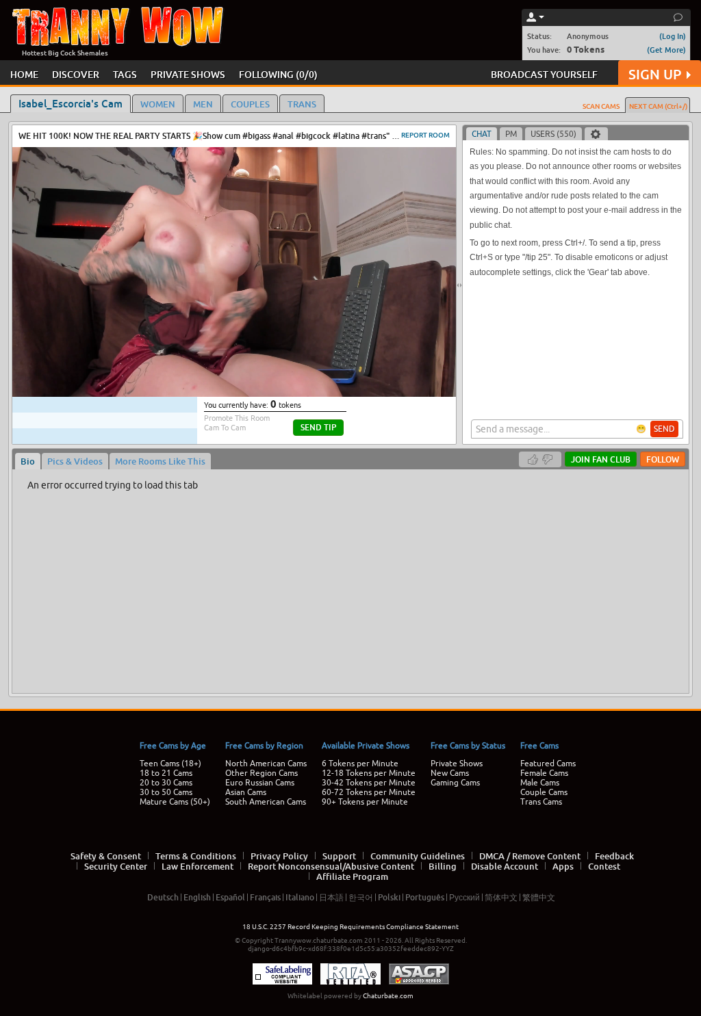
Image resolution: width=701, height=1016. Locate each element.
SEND (664, 429)
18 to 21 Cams (166, 773)
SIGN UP (654, 74)
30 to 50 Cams (166, 792)
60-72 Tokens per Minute (369, 792)
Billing (443, 866)
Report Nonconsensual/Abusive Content (331, 866)
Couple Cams (544, 792)
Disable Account (504, 866)
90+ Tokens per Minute (365, 802)
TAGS (125, 74)
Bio (28, 461)
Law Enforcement (197, 866)
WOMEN (157, 104)
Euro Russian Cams (259, 782)
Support (339, 855)
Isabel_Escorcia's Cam (70, 103)
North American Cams (266, 763)
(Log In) (672, 35)
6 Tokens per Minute (360, 763)
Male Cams (539, 782)
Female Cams (544, 773)
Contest (604, 866)
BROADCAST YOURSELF (544, 74)
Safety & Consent (106, 855)
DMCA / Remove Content (530, 855)
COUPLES (250, 104)
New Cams (450, 773)
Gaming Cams (455, 782)
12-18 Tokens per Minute (369, 773)
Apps (563, 866)
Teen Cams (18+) (170, 763)
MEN (203, 104)
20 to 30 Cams (166, 782)
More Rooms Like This (160, 461)
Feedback (614, 855)
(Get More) (666, 49)
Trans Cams (541, 802)
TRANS (302, 104)
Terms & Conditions (195, 855)
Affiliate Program (352, 876)
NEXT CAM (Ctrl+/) (658, 106)
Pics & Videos (75, 461)
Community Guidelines (417, 855)
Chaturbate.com (388, 996)
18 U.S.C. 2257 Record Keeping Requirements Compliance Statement (350, 926)
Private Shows (457, 763)
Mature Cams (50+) (175, 802)
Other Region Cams (261, 773)
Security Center (115, 866)
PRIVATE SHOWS (188, 74)
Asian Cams (245, 792)
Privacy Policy (279, 855)
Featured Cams (548, 763)
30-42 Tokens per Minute (369, 782)
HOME (24, 74)
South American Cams (265, 802)
